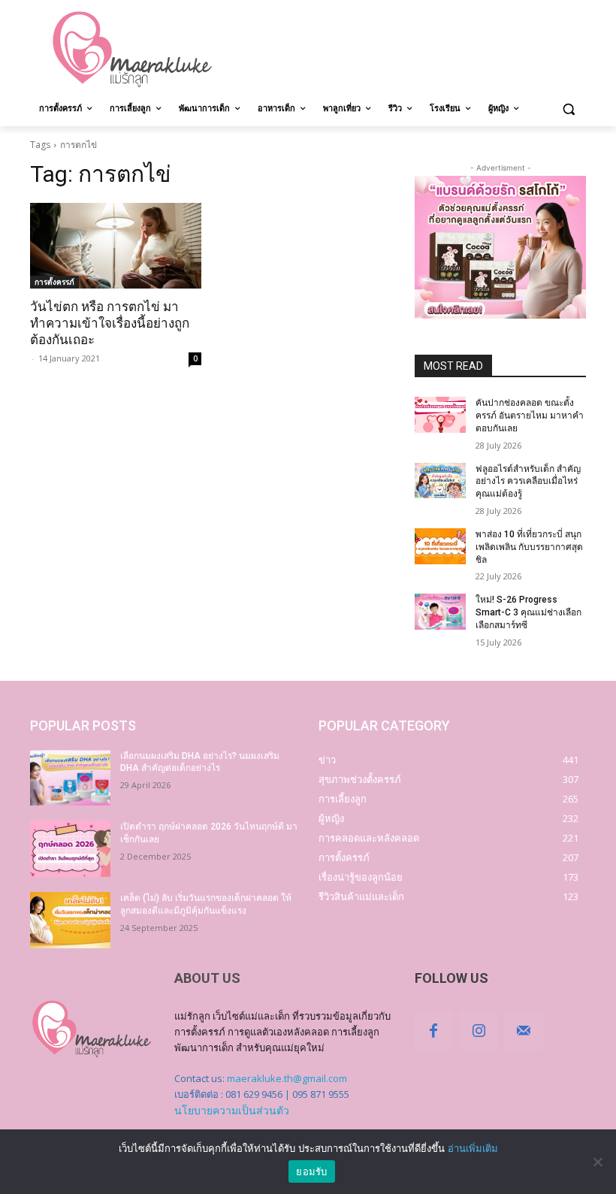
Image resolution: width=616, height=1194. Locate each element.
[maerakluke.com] (132, 49)
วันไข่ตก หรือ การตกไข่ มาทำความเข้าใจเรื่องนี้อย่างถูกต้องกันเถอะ (109, 323)
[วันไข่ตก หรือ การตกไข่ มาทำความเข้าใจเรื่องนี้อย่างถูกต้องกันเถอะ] (115, 246)
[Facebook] (433, 1031)
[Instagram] (478, 1031)
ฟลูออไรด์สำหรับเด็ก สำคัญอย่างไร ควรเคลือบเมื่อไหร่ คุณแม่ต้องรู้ (528, 482)
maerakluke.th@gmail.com (287, 1078)
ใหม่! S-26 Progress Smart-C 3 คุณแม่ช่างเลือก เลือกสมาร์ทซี (528, 612)
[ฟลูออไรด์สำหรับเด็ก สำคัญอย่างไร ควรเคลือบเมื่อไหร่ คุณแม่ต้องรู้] (440, 481)
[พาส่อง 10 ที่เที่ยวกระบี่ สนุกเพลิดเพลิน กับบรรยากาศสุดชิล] (440, 546)
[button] (568, 108)
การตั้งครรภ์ (54, 282)
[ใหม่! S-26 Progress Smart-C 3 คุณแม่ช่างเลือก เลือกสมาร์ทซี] (440, 612)
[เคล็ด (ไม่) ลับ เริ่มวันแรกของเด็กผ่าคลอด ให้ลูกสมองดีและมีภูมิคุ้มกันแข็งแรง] (70, 920)
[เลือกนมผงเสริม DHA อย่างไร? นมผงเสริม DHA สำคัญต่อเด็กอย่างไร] (70, 778)
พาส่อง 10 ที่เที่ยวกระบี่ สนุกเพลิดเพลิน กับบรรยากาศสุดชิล (529, 547)
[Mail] (523, 1031)
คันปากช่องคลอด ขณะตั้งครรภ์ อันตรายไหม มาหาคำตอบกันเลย (530, 415)
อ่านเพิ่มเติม (473, 1148)
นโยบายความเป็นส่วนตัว (231, 1110)
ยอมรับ (311, 1171)
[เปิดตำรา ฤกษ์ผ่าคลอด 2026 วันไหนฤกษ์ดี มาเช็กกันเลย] (70, 849)
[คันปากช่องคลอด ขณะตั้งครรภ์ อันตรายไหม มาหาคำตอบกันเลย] (440, 415)
